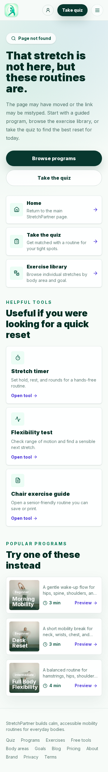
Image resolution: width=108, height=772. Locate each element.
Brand (12, 756)
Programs (30, 740)
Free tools (81, 740)
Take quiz (72, 10)
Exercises (55, 740)
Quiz (10, 740)
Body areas (17, 748)
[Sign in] (48, 10)
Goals (40, 748)
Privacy (31, 756)
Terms (50, 756)
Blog (56, 748)
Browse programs (54, 158)
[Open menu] (97, 10)
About (92, 748)
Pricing (73, 748)
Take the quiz (54, 178)
